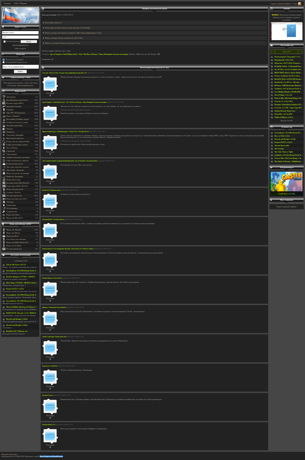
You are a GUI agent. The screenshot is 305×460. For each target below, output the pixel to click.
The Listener (279, 149)
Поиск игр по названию (15, 60)
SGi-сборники (11, 208)
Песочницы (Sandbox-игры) (17, 119)
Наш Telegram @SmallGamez (51, 456)
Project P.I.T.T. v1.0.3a (15, 289)
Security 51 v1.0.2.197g (283, 101)
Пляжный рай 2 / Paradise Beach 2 (53, 219)
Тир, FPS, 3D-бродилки (15, 113)
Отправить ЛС (48, 59)
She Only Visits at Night (283, 152)
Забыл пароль (20, 48)
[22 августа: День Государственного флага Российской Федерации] (20, 15)
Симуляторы (11, 154)
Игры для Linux (12, 215)
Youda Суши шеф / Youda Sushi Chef (54, 337)
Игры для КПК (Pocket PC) (17, 242)
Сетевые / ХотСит (13, 192)
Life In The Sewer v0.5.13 (16, 265)
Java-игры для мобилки (16, 239)
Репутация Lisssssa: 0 (53, 23)
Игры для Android (13, 230)
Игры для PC (20, 91)
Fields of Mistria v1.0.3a (283, 117)
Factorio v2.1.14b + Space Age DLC (288, 108)
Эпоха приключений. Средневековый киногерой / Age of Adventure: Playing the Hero (70, 161)
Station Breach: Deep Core (284, 111)
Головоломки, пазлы (14, 164)
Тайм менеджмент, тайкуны (17, 161)
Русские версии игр (14, 196)
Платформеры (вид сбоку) (17, 100)
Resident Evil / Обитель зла (16, 331)
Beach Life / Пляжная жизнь (51, 190)
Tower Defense (11, 148)
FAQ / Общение (20, 3)
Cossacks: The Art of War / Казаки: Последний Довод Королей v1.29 (64, 73)
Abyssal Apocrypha (281, 145)
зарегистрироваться (25, 85)
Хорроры (10, 110)
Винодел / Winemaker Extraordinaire (54, 307)
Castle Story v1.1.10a (286, 194)
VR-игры (10, 202)
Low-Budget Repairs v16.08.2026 (287, 92)
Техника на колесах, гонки (17, 122)
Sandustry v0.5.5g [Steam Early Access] (289, 89)
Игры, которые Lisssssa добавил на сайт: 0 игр (63, 38)
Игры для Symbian (13, 246)
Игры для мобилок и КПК (20, 224)
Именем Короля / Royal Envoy (52, 278)
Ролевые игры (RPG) (15, 103)
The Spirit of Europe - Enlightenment (288, 161)
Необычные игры (13, 180)
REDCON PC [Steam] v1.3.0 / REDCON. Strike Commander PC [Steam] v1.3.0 (37, 313)
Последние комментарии (20, 255)
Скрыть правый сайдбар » (281, 4)
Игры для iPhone (13, 233)
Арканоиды (11, 97)
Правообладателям (9, 454)
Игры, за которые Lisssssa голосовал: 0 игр (62, 43)
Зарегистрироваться (20, 45)
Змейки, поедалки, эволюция (17, 157)
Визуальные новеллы (15, 138)
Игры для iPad (12, 236)
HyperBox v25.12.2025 (283, 114)
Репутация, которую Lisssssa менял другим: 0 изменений (67, 28)
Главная (7, 3)
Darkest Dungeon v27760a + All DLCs (20, 277)
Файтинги (10, 132)
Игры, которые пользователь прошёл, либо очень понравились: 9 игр (73, 33)
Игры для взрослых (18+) (16, 199)
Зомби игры (11, 205)
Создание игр (11, 211)
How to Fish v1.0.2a (282, 136)
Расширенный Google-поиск (16, 62)
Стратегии (10, 151)
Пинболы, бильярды (14, 176)
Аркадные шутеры (13, 106)
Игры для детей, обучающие (17, 173)
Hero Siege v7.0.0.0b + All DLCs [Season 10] (23, 283)
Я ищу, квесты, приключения (18, 141)
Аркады (9, 129)
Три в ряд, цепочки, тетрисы (17, 167)
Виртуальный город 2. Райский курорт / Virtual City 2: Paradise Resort (65, 131)
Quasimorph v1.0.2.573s (283, 60)
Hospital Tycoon (47, 395)
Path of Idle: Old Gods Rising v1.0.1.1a (289, 98)
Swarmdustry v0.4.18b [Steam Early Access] (23, 271)
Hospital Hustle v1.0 (48, 424)
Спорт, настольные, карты (17, 145)
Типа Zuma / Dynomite (15, 170)
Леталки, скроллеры (14, 125)
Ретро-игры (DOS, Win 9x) (17, 186)
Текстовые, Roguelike (15, 135)
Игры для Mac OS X (14, 218)
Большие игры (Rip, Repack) (17, 183)
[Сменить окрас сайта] (299, 4)
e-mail (36, 456)
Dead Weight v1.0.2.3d (283, 95)
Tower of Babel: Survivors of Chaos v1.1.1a (23, 307)
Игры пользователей (14, 189)
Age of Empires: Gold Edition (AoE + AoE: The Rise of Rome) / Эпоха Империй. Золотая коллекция (89, 54)
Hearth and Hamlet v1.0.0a (16, 319)
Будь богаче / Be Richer (50, 366)
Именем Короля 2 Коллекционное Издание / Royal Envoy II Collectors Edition (68, 249)
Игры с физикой (12, 116)
